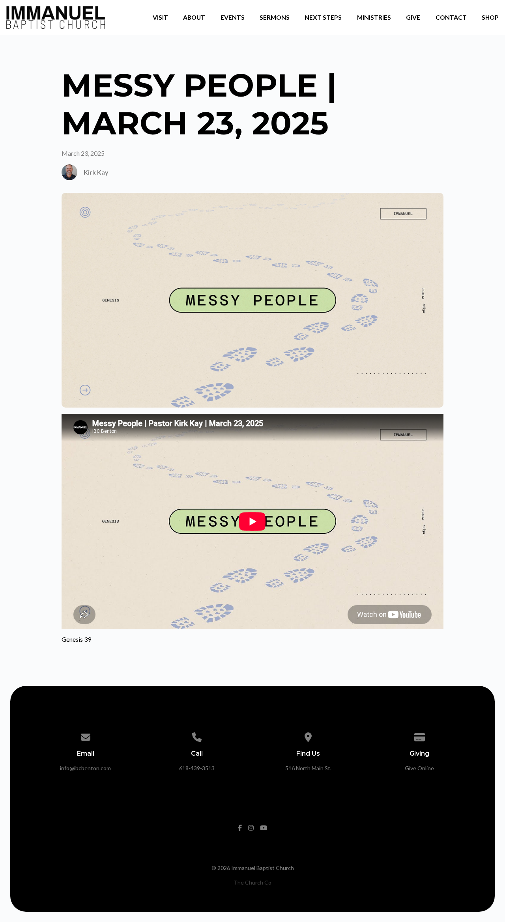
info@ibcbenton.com (85, 768)
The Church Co (252, 882)
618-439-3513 (197, 768)
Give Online (419, 768)
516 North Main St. (308, 768)
